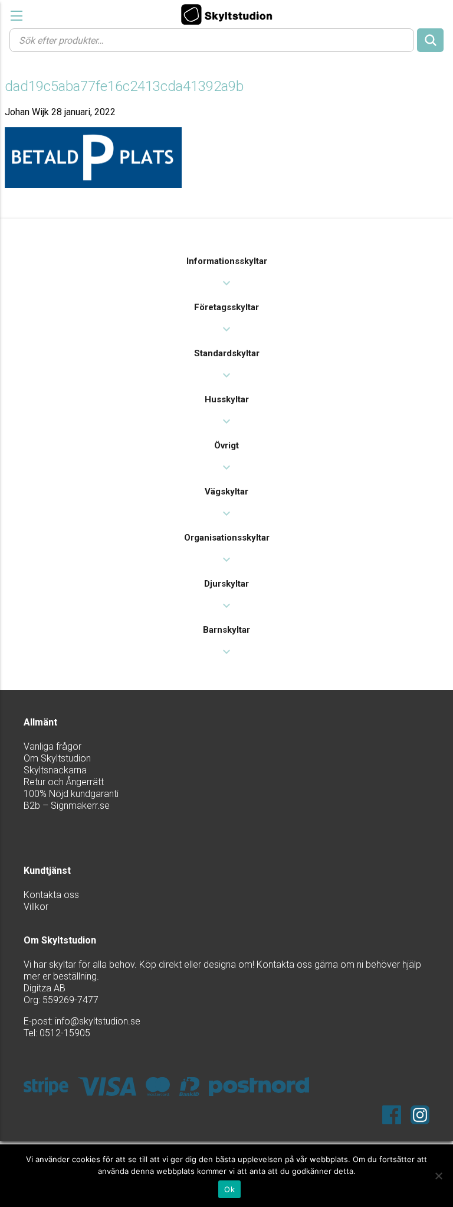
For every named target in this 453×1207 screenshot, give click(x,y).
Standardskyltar (227, 353)
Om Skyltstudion (57, 758)
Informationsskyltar (226, 261)
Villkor (36, 906)
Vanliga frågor (52, 746)
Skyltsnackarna (55, 770)
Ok (229, 1189)
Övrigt (226, 445)
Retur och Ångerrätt (64, 782)
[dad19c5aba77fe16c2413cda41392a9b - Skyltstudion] (226, 14)
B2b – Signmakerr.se (67, 805)
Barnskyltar (226, 629)
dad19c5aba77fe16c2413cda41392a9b (124, 86)
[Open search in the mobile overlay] (226, 39)
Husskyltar (227, 399)
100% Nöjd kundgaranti (71, 793)
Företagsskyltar (226, 307)
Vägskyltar (226, 491)
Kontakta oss (51, 894)
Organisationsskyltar (227, 537)
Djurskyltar (226, 583)
